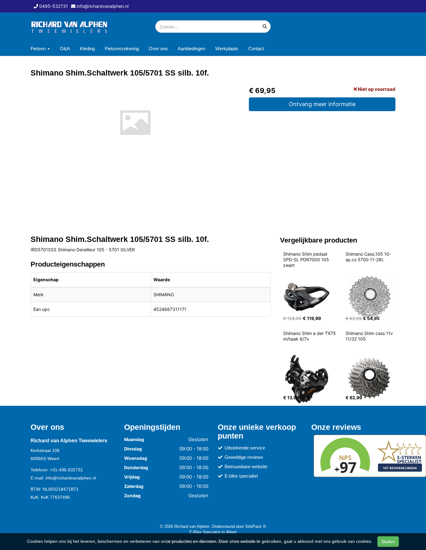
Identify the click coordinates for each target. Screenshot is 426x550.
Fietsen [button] (39, 48)
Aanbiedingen (191, 48)
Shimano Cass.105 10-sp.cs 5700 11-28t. (368, 256)
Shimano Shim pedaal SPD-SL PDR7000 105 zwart (306, 259)
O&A (65, 48)
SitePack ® (255, 526)
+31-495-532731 (66, 469)
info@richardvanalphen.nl (71, 477)
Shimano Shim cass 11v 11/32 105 (370, 336)
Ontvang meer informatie (322, 104)
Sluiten (388, 541)
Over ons (158, 48)
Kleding (87, 48)
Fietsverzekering (122, 48)
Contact (256, 48)
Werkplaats (226, 48)
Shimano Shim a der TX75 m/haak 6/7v (310, 336)
